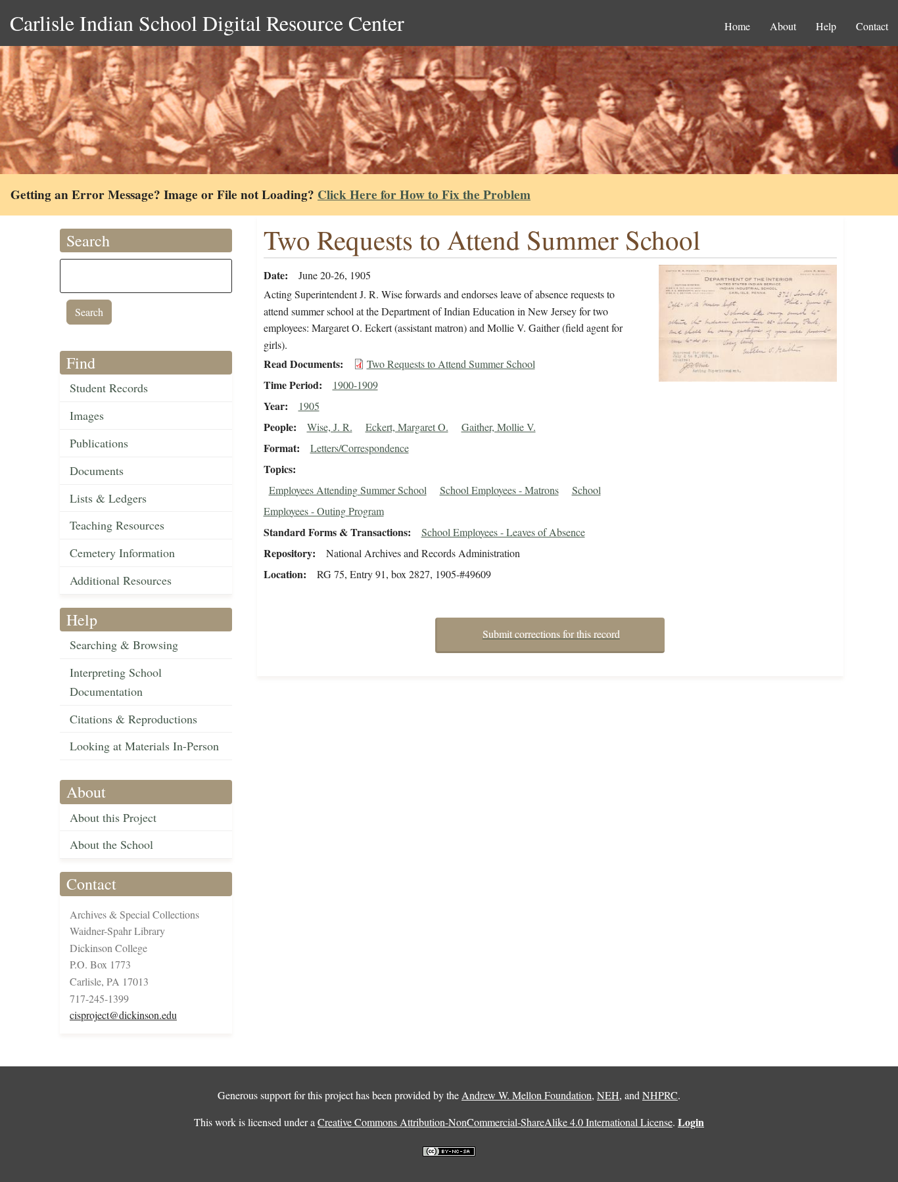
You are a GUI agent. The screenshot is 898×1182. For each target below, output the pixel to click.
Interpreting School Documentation (116, 681)
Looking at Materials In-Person (144, 746)
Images (87, 415)
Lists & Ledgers (108, 498)
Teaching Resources (117, 525)
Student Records (109, 388)
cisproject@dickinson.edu (123, 1015)
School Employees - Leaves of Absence (503, 532)
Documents (97, 470)
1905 (308, 406)
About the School (111, 844)
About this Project (113, 817)
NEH (608, 1095)
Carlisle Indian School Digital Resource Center (207, 23)
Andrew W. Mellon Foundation (526, 1095)
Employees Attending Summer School (348, 490)
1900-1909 (355, 385)
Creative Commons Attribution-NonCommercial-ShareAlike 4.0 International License (495, 1122)
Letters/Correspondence (359, 448)
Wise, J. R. (329, 427)
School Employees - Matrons (499, 490)
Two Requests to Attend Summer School (451, 364)
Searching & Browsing (124, 644)
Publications (99, 443)
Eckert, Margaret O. (407, 427)
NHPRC (660, 1095)
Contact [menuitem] (872, 26)
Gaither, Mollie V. (498, 427)
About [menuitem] (783, 26)
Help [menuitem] (826, 26)
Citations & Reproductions (133, 719)
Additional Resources (121, 580)
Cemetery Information (122, 552)
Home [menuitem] (737, 26)
